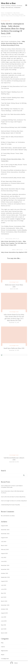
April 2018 (3, 629)
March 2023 (4, 545)
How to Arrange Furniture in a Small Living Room (14, 500)
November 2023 (5, 533)
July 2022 (3, 557)
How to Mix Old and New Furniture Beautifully (13, 496)
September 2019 (5, 577)
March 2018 (4, 633)
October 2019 (4, 573)
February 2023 (5, 549)
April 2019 (3, 597)
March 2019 (4, 601)
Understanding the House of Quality (10, 504)
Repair (2, 654)
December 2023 (5, 529)
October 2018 (4, 609)
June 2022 (4, 561)
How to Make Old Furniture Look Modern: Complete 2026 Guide (12, 486)
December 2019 (5, 565)
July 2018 (3, 617)
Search (3, 470)
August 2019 (4, 581)
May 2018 (3, 625)
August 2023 (4, 537)
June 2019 (3, 589)
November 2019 (5, 569)
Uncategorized (5, 20)
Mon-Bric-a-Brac (8, 3)
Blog (2, 642)
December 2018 (5, 605)
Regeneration (4, 650)
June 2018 (3, 621)
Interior (3, 646)
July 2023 (3, 541)
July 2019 (3, 585)
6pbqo (16, 663)
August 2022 (4, 553)
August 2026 (4, 525)
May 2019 (3, 593)
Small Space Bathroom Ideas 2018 (14, 348)
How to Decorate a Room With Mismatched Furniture (12, 491)
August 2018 (4, 613)
